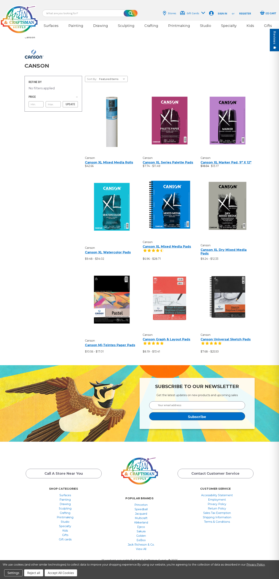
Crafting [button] (151, 26)
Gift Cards (193, 13)
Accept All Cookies (61, 573)
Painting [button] (75, 26)
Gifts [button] (268, 26)
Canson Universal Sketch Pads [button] (226, 339)
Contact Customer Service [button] (215, 473)
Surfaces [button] (51, 26)
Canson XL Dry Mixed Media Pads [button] (224, 251)
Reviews (274, 37)
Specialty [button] (229, 26)
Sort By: (92, 78)
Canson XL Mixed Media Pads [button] (167, 246)
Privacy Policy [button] (217, 504)
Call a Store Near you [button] (63, 473)
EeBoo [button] (141, 540)
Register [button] (245, 13)
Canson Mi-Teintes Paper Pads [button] (110, 345)
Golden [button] (141, 536)
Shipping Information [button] (217, 517)
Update (70, 104)
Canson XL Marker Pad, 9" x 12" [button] (226, 162)
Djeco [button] (141, 527)
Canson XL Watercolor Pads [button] (108, 252)
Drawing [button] (100, 26)
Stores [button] (172, 13)
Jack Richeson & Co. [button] (141, 544)
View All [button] (141, 549)
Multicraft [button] (141, 518)
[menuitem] (65, 495)
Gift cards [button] (65, 539)
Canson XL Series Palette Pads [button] (168, 162)
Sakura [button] (141, 531)
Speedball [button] (141, 509)
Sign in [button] (222, 13)
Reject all (33, 573)
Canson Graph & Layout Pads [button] (166, 339)
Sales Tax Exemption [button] (217, 513)
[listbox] (113, 79)
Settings (13, 573)
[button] (19, 16)
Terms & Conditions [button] (217, 521)
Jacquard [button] (141, 513)
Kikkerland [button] (141, 522)
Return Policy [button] (217, 508)
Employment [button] (217, 499)
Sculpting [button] (126, 26)
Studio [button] (205, 26)
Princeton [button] (141, 505)
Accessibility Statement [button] (217, 495)
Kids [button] (250, 26)
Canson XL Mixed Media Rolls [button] (109, 162)
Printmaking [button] (179, 26)
